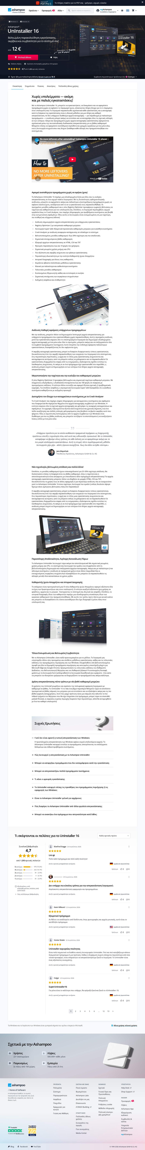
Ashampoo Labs (82, 1095)
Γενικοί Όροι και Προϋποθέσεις (105, 1093)
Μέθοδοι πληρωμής (106, 1108)
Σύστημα (56, 1092)
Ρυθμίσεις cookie (105, 1104)
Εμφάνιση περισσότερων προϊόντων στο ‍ (114, 77)
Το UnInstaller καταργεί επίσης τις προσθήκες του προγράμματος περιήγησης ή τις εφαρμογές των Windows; (71, 788)
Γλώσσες (40, 86)
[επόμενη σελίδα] (113, 1011)
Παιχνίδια (57, 1103)
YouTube (37, 1146)
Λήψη (55, 57)
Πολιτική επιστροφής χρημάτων (106, 1113)
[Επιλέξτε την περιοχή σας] (127, 10)
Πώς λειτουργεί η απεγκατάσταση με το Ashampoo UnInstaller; (62, 755)
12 (104, 1011)
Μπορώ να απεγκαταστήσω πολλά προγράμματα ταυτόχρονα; (62, 771)
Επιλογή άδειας (24, 57)
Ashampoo (126, 1134)
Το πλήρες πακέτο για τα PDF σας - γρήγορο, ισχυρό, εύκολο (80, 3)
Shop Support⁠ (126, 1092)
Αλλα (60, 10)
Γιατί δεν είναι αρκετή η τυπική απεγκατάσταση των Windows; (62, 738)
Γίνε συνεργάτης (82, 1129)
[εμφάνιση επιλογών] (129, 846)
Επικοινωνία (81, 1103)
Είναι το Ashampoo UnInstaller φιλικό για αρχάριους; (58, 798)
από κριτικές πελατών (33, 69)
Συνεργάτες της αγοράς (82, 1124)
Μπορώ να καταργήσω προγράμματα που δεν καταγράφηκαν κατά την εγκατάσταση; (72, 763)
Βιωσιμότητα (81, 1092)
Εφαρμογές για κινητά (59, 1108)
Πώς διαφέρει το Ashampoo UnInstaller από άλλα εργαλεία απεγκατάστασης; (68, 806)
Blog (12, 1146)
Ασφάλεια (57, 1099)
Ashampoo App (127, 1109)
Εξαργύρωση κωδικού (126, 1113)
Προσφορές (48, 10)
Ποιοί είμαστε (81, 1088)
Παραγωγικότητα (60, 1095)
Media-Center (81, 1133)
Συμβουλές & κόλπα (126, 1120)
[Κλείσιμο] (142, 2)
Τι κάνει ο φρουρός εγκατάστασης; (50, 779)
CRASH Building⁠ (82, 1107)
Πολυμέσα (57, 1088)
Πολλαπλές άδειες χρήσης (68, 86)
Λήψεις (124, 1105)
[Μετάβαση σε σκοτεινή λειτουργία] (122, 10)
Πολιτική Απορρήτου (103, 1099)
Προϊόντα (33, 10)
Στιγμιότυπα (29, 86)
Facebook (24, 1146)
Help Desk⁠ (125, 1088)
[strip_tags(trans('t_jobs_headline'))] (32, 1130)
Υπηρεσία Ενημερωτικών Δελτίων (127, 1128)
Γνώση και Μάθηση (60, 1113)
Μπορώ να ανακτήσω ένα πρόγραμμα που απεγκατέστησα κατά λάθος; (66, 814)
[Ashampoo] (16, 1085)
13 (108, 1011)
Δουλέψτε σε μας (82, 1099)
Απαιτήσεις (51, 86)
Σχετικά (102, 1088)
